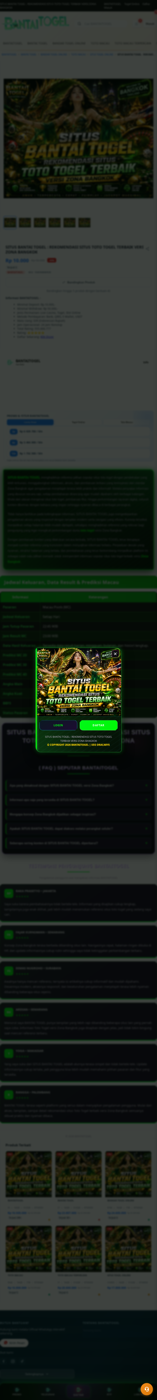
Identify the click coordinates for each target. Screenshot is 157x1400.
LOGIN (58, 725)
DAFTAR (98, 725)
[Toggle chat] (147, 1389)
